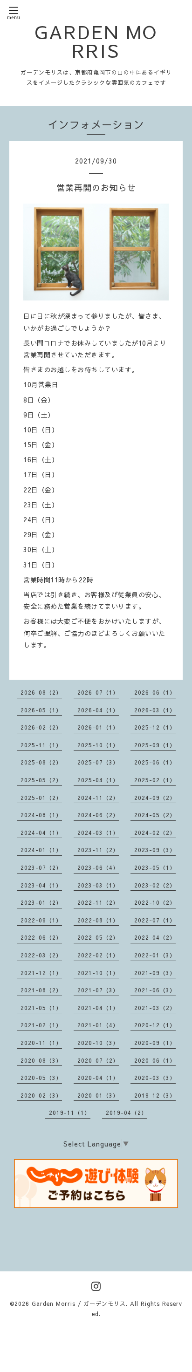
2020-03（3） (155, 1077)
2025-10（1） (98, 745)
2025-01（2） (41, 797)
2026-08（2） (41, 692)
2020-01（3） (98, 1095)
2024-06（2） (98, 815)
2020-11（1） (41, 1042)
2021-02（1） (41, 1025)
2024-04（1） (41, 832)
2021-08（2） (41, 990)
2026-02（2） (41, 727)
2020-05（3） (41, 1077)
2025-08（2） (41, 762)
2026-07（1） (98, 692)
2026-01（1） (98, 727)
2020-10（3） (98, 1042)
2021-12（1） (41, 972)
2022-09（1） (41, 920)
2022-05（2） (98, 937)
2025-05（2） (41, 780)
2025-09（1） (155, 745)
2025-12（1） (155, 727)
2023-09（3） (155, 849)
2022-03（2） (41, 955)
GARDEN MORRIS (96, 41)
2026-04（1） (98, 710)
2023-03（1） (98, 885)
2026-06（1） (155, 692)
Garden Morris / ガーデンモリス (79, 1303)
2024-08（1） (41, 815)
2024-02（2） (155, 832)
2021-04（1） (98, 1007)
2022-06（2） (41, 937)
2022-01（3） (155, 955)
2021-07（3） (98, 990)
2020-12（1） (155, 1025)
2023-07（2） (41, 867)
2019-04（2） (126, 1112)
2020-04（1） (98, 1077)
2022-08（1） (98, 920)
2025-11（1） (41, 745)
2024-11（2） (98, 797)
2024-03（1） (98, 832)
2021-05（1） (41, 1007)
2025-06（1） (155, 762)
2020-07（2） (98, 1060)
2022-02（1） (98, 955)
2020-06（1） (155, 1060)
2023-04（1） (41, 885)
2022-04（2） (155, 937)
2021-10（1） (98, 972)
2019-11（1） (69, 1112)
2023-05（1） (155, 867)
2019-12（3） (155, 1095)
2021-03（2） (155, 1007)
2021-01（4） (98, 1025)
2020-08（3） (41, 1060)
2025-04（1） (98, 780)
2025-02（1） (155, 780)
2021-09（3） (155, 972)
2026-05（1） (41, 710)
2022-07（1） (155, 920)
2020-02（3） (41, 1095)
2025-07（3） (98, 762)
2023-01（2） (41, 902)
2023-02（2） (155, 885)
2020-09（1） (155, 1042)
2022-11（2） (98, 902)
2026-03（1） (155, 710)
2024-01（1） (41, 849)
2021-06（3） (155, 990)
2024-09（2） (155, 797)
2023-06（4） (98, 867)
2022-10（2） (155, 902)
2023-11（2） (98, 849)
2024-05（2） (155, 815)
